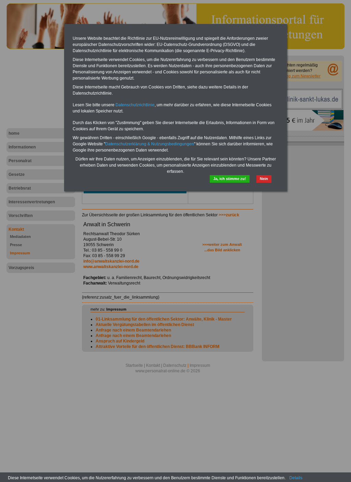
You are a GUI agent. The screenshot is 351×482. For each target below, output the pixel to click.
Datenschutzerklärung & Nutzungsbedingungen (149, 144)
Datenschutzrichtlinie (135, 105)
